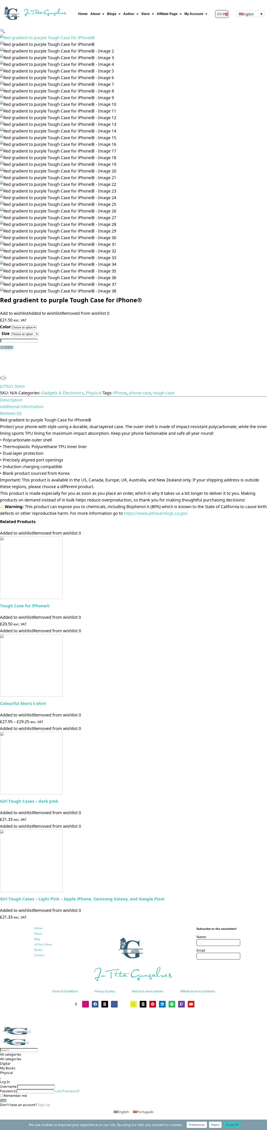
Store (145, 14)
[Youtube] (191, 1004)
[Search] (0, 1078)
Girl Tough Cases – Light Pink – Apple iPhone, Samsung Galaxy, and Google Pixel (82, 899)
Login (3, 1100)
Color (5, 327)
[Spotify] (172, 1004)
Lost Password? (67, 1091)
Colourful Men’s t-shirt (23, 703)
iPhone (120, 393)
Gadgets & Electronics (62, 393)
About (95, 14)
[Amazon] (76, 1004)
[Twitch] (181, 1004)
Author (128, 14)
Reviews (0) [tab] (10, 413)
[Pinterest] (152, 1004)
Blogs (111, 14)
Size (5, 333)
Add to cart (6, 347)
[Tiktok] (124, 1004)
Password (8, 1091)
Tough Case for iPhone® (25, 606)
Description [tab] (11, 400)
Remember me (15, 1095)
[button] (2, 31)
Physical (94, 393)
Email (200, 950)
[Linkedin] (162, 1004)
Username (8, 1086)
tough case (163, 393)
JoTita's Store (12, 386)
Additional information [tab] (22, 406)
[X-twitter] (143, 1004)
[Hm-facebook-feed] (114, 1004)
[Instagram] (85, 1004)
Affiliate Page (167, 14)
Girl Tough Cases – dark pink (29, 801)
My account (193, 14)
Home (83, 14)
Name (201, 937)
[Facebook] (95, 1004)
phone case (140, 393)
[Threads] (104, 1004)
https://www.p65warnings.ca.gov (155, 513)
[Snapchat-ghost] (133, 1004)
